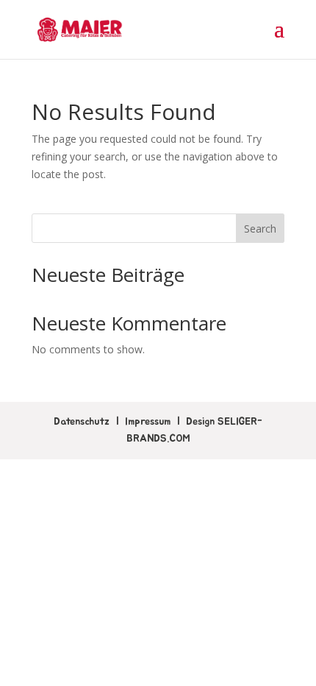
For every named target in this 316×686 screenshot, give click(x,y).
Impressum (147, 422)
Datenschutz (81, 422)
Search (260, 229)
